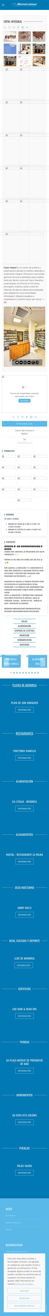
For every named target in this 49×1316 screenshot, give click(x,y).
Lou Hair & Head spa (24, 1009)
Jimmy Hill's (25, 908)
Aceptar (24, 400)
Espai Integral (13, 21)
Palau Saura (24, 1166)
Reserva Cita (26, 423)
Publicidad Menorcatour (17, 1251)
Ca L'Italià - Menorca (24, 801)
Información (24, 709)
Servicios (24, 644)
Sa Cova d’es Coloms (24, 1115)
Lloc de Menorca (24, 958)
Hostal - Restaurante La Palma (24, 855)
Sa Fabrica (11, 1215)
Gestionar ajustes (24, 1305)
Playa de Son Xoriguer (24, 703)
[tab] (11, 673)
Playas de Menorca (24, 685)
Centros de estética (24, 630)
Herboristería (24, 639)
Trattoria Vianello (24, 751)
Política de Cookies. (24, 1284)
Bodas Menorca (13, 1222)
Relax (24, 621)
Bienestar (24, 635)
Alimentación (24, 626)
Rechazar (25, 1298)
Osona (9, 1229)
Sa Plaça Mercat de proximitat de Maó (24, 1062)
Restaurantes (24, 733)
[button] (3, 5)
